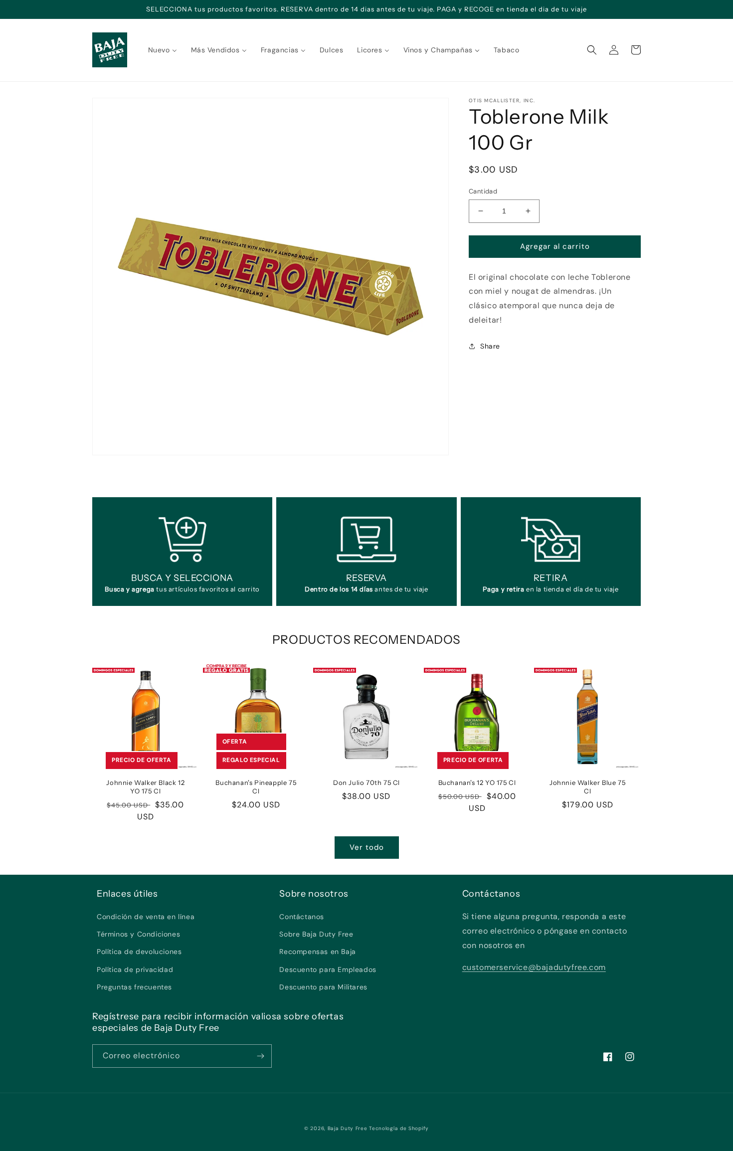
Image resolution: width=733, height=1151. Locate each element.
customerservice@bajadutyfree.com (534, 967)
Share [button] (490, 346)
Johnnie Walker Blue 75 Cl (587, 786)
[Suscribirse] (260, 1056)
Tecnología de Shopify (399, 1128)
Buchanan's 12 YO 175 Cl (477, 782)
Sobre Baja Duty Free (316, 934)
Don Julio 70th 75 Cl (366, 782)
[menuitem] (162, 49)
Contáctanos (301, 916)
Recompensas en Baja (317, 951)
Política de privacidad (135, 969)
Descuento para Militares (323, 986)
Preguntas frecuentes (134, 986)
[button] (592, 50)
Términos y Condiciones (138, 934)
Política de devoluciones (139, 951)
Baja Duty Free (347, 1128)
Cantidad (483, 191)
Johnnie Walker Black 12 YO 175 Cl (145, 786)
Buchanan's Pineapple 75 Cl (255, 786)
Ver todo (367, 847)
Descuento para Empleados (327, 969)
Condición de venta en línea (145, 916)
